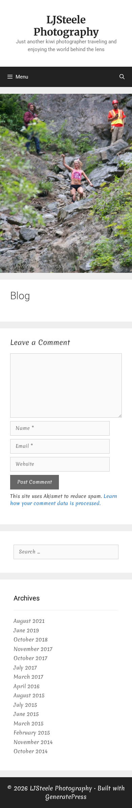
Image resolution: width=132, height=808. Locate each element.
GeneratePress (66, 796)
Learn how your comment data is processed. (63, 500)
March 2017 (28, 676)
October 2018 (31, 639)
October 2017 (30, 658)
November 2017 (33, 649)
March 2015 (28, 723)
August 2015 (29, 695)
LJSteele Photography (66, 25)
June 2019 (26, 630)
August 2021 (29, 621)
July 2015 (25, 704)
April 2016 (27, 686)
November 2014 (33, 742)
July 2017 (25, 667)
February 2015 (32, 732)
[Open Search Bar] (122, 77)
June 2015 (26, 714)
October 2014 (30, 751)
